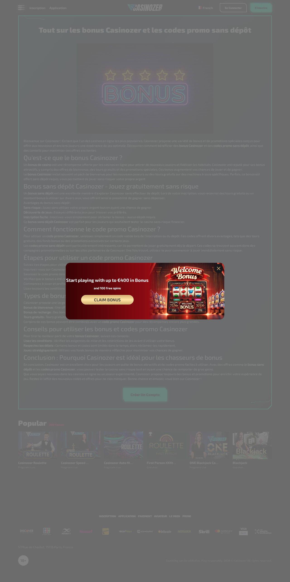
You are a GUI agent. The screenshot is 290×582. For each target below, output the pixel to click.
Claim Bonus (107, 299)
